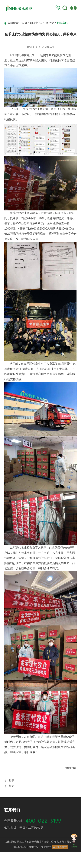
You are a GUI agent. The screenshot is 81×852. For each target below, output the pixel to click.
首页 (24, 23)
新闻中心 (35, 23)
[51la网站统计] (60, 847)
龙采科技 (46, 847)
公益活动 (48, 23)
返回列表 (71, 768)
